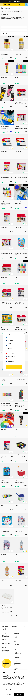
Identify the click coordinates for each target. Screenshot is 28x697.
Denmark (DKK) (11, 343)
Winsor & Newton (17, 653)
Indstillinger (9, 694)
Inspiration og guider (6, 643)
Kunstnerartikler (17, 634)
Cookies (3, 653)
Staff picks (16, 644)
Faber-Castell (17, 650)
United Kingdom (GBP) (12, 358)
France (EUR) (10, 351)
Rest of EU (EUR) (11, 361)
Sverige (15, 664)
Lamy (15, 649)
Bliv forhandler (4, 646)
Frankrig (16, 668)
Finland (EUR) (10, 345)
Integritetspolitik (5, 651)
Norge (15, 665)
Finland (15, 667)
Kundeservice (4, 635)
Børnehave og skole (12, 11)
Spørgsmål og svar (5, 636)
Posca (15, 652)
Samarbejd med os (5, 644)
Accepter (19, 694)
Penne (15, 637)
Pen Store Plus (4, 642)
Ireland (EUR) (10, 348)
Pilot (15, 648)
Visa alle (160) (17, 655)
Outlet (15, 641)
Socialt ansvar (4, 647)
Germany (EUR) (11, 353)
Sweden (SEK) (10, 337)
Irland (15, 669)
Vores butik (4, 639)
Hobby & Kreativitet (18, 636)
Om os (3, 637)
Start (2, 11)
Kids (5, 11)
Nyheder (16, 643)
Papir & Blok (16, 638)
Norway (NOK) (10, 340)
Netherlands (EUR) (11, 356)
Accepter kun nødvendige (15, 689)
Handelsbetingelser (5, 650)
